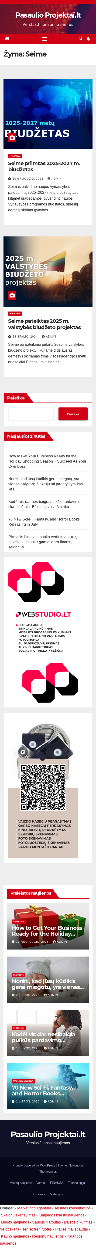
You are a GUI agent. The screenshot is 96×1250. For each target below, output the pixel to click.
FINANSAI (15, 156)
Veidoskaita (9, 1229)
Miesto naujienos (15, 1222)
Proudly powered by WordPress (34, 1165)
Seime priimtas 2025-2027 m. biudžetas (44, 166)
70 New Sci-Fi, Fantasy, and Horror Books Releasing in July (42, 1093)
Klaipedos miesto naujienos (61, 1215)
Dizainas (18, 974)
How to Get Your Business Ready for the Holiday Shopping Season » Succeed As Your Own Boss (47, 461)
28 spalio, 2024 (26, 336)
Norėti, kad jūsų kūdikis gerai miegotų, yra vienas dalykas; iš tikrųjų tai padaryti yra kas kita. (45, 484)
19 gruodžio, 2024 (28, 178)
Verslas (18, 921)
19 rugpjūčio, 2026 (33, 941)
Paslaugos (56, 1194)
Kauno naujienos (15, 1236)
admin (56, 178)
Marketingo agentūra (34, 1208)
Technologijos (23, 1081)
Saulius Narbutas (46, 1222)
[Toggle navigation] (45, 39)
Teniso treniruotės (37, 1229)
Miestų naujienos (21, 1183)
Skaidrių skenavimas (18, 1215)
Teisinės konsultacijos (72, 1208)
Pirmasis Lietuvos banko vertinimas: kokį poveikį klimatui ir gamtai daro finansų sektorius (42, 542)
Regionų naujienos (48, 1236)
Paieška (16, 398)
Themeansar (47, 1171)
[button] (80, 39)
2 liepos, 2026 (28, 995)
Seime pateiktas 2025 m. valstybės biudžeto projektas (44, 324)
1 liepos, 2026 (28, 1048)
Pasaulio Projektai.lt (48, 15)
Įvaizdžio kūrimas (78, 1222)
